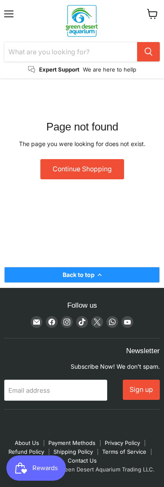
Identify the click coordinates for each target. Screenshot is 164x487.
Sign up (141, 390)
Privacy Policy (122, 442)
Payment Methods (71, 442)
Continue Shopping (82, 169)
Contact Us (82, 460)
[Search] (148, 51)
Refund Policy (26, 451)
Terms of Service (124, 451)
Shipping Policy (73, 451)
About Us (27, 442)
